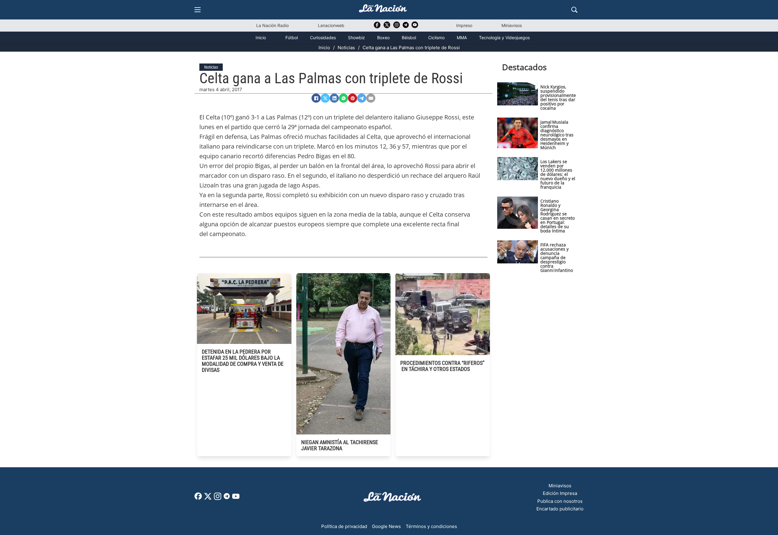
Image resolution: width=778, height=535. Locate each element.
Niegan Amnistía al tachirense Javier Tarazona (339, 445)
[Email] (370, 98)
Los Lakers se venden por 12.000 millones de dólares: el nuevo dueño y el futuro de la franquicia (557, 174)
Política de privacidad (344, 526)
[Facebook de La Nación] (198, 498)
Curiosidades (323, 37)
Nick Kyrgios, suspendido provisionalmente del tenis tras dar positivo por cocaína (558, 97)
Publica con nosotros (560, 501)
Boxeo (383, 37)
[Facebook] (316, 98)
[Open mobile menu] (197, 9)
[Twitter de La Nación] (387, 26)
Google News (386, 526)
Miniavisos (511, 25)
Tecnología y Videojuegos (504, 37)
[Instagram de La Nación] (396, 26)
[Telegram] (361, 98)
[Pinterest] (352, 98)
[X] (325, 98)
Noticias (346, 47)
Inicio (261, 37)
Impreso (464, 25)
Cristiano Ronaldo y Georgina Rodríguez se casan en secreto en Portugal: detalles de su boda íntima (557, 216)
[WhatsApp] (343, 98)
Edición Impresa (560, 493)
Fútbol (291, 37)
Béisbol (409, 37)
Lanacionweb (331, 25)
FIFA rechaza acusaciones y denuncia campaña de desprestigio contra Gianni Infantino (556, 257)
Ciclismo (436, 37)
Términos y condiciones (431, 526)
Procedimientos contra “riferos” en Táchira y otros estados (442, 366)
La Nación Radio (272, 25)
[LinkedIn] (334, 98)
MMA (462, 37)
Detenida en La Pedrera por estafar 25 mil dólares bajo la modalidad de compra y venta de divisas (243, 360)
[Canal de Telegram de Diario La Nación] (406, 26)
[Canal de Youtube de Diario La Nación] (414, 26)
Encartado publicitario (560, 509)
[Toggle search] (574, 10)
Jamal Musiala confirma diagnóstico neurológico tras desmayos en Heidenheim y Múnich (556, 134)
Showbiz (356, 37)
